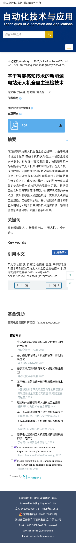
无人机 (51, 228)
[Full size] (70, 283)
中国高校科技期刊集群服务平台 (22, 3)
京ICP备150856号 (51, 509)
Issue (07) (57, 61)
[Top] (70, 275)
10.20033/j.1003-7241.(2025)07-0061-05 (42, 65)
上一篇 (23, 285)
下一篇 (52, 285)
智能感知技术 (16, 228)
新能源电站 (36, 228)
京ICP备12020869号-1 (27, 509)
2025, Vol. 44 (41, 61)
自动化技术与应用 (18, 61)
